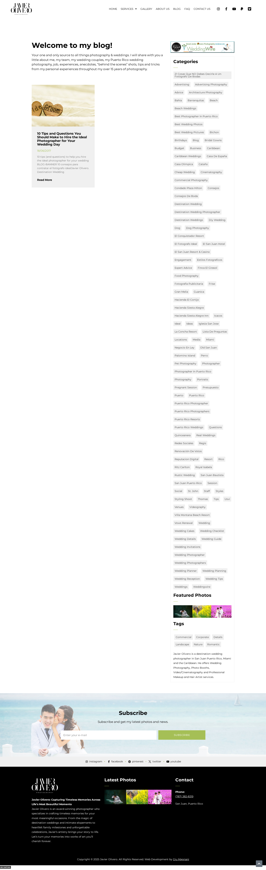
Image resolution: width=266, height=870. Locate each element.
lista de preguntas (215, 331)
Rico (221, 459)
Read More (44, 180)
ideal (178, 323)
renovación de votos (188, 451)
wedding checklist (212, 531)
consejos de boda (186, 196)
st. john (193, 491)
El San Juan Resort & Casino (192, 252)
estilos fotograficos (209, 259)
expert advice (183, 267)
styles (219, 491)
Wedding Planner (186, 570)
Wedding (204, 523)
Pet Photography (185, 363)
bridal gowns (213, 140)
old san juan (208, 347)
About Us (163, 9)
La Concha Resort (186, 331)
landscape (182, 644)
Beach (214, 100)
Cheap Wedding (185, 172)
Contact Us (202, 9)
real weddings (205, 435)
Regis (202, 443)
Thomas (203, 499)
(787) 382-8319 (184, 796)
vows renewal (184, 523)
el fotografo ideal (186, 244)
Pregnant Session (186, 387)
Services (127, 9)
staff (207, 491)
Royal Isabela (203, 467)
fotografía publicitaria (189, 283)
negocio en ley (184, 347)
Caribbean (213, 148)
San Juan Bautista (212, 475)
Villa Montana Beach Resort (192, 515)
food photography (187, 275)
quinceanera (183, 435)
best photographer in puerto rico (196, 116)
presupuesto (211, 387)
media (196, 339)
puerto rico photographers (192, 411)
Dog (177, 228)
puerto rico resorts (187, 419)
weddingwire (201, 586)
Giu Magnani (181, 859)
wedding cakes (184, 531)
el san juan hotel (214, 244)
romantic (213, 644)
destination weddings (189, 220)
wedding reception (187, 578)
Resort (208, 459)
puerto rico (196, 395)
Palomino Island (185, 355)
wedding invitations (187, 547)
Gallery (146, 9)
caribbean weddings (188, 156)
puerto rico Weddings (189, 427)
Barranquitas (196, 100)
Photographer (211, 363)
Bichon (214, 132)
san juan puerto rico (188, 483)
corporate (202, 637)
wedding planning (214, 570)
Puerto (179, 395)
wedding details (185, 539)
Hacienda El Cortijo (187, 299)
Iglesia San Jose (209, 323)
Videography (197, 507)
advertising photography (211, 84)
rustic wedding (185, 475)
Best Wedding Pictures (189, 132)
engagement (183, 259)
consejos (213, 188)
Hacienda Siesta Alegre (189, 307)
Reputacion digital (187, 459)
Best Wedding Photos (188, 124)
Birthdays (181, 140)
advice (179, 92)
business (195, 148)
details (218, 637)
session (212, 483)
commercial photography (191, 180)
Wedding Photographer (190, 555)
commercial (183, 637)
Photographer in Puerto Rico (193, 371)
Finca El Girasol (207, 267)
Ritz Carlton (182, 467)
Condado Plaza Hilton (188, 188)
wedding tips (214, 578)
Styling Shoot (183, 499)
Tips (216, 499)
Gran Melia (181, 291)
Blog (177, 9)
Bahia (178, 100)
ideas (189, 323)
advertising (182, 84)
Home (113, 9)
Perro (204, 355)
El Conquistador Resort (189, 236)
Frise (212, 283)
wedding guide (211, 539)
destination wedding (188, 204)
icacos (218, 315)
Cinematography (211, 172)
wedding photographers (190, 562)
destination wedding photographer (197, 212)
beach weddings (185, 108)
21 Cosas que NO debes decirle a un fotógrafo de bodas (198, 75)
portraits (202, 379)
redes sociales (184, 443)
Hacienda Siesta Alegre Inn (191, 315)
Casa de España (217, 156)
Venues (179, 507)
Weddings (181, 586)
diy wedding (217, 220)
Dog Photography (197, 228)
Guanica (199, 291)
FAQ (187, 9)
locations (181, 339)
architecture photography (205, 92)
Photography (183, 379)
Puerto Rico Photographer (191, 403)
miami (210, 339)
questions (215, 427)
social (178, 491)
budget (179, 148)
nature (198, 644)
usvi (227, 499)
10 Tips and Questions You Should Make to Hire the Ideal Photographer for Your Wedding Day (62, 139)
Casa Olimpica (184, 164)
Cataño (203, 164)
